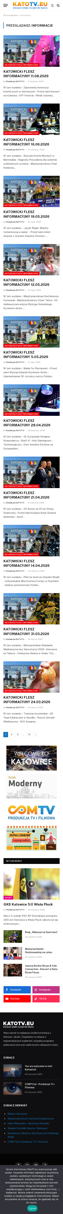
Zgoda (32, 1208)
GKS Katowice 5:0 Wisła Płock (28, 904)
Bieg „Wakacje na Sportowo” (41, 932)
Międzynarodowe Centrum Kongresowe (31, 1118)
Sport (8, 898)
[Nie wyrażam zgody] (58, 1189)
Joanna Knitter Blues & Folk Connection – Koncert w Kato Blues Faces (41, 969)
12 (29, 734)
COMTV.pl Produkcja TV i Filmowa (28, 1141)
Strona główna (10, 15)
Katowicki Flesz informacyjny (21, 65)
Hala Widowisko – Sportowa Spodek (28, 1123)
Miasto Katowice (17, 1113)
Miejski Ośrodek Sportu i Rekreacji (27, 1128)
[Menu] (5, 5)
